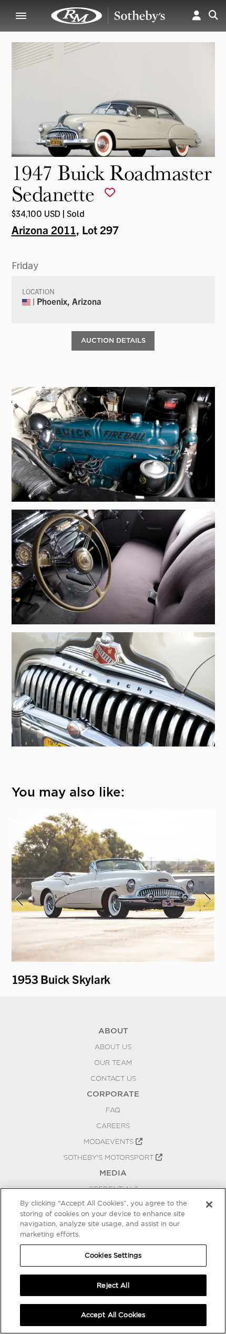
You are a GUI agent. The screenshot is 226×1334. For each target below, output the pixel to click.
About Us (113, 1046)
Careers (113, 1125)
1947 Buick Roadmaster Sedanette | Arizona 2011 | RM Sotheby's (108, 16)
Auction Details (113, 340)
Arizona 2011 (44, 229)
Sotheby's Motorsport (110, 1157)
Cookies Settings (113, 1255)
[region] (113, 1261)
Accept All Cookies (113, 1315)
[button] (196, 16)
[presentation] (18, 899)
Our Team (113, 1062)
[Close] (209, 1204)
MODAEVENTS (110, 1141)
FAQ (113, 1110)
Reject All (113, 1285)
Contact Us (113, 1078)
